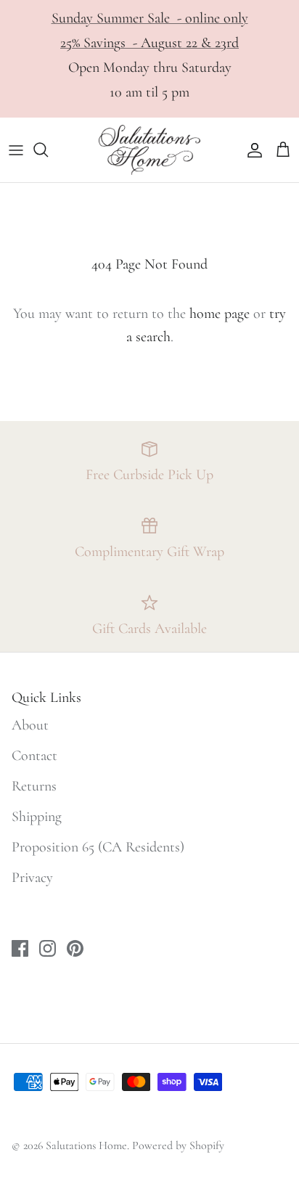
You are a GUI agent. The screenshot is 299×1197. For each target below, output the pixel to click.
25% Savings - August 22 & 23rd (149, 43)
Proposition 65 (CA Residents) (98, 847)
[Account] (251, 150)
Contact (34, 755)
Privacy (32, 877)
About (30, 725)
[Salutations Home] (149, 150)
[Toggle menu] (16, 150)
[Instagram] (47, 948)
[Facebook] (20, 948)
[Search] (48, 150)
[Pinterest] (75, 948)
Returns (34, 786)
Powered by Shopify (178, 1145)
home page (219, 313)
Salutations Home (86, 1145)
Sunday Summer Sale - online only (150, 18)
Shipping (37, 816)
